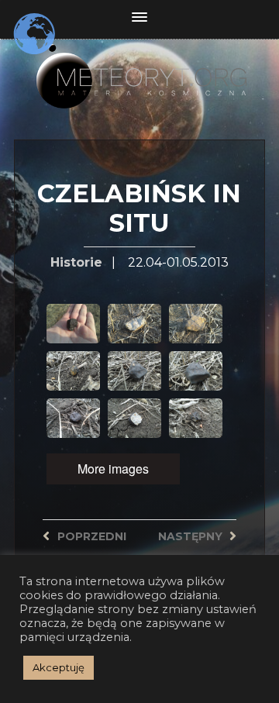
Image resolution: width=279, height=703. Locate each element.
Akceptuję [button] (58, 667)
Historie (76, 262)
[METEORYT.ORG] (139, 66)
